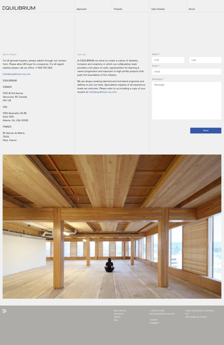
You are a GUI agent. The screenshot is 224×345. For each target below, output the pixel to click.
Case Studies (158, 9)
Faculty (203, 317)
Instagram (154, 322)
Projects (118, 9)
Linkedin (154, 319)
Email (156, 66)
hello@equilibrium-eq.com (16, 74)
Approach (82, 9)
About (192, 9)
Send (205, 130)
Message (158, 79)
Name (156, 54)
